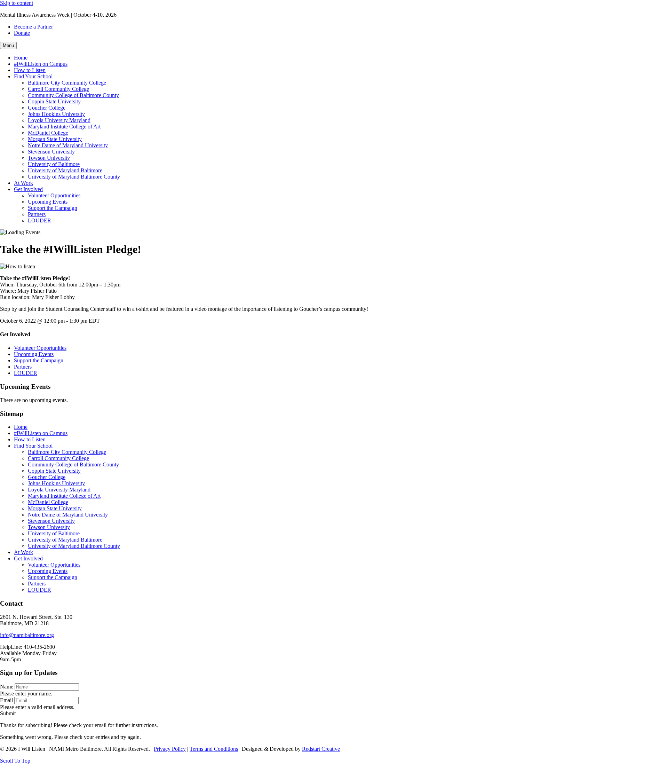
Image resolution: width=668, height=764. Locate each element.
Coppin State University (54, 101)
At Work (23, 183)
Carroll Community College (58, 89)
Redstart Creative (321, 749)
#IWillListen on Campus (40, 64)
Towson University (49, 158)
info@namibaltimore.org (27, 635)
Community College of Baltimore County (73, 95)
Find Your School (33, 76)
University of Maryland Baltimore (65, 170)
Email (6, 700)
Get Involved (28, 189)
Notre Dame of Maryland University (68, 145)
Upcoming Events (47, 202)
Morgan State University (55, 139)
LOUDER (39, 220)
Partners (37, 214)
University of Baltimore (54, 164)
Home (20, 58)
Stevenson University (51, 152)
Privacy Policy (170, 749)
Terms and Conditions (214, 749)
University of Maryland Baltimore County (74, 177)
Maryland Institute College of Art (64, 126)
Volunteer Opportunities (54, 195)
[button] (8, 713)
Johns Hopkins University (56, 114)
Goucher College (46, 108)
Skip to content (16, 3)
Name (6, 687)
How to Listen (30, 70)
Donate (22, 33)
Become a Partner (33, 27)
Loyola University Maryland (59, 120)
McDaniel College (48, 133)
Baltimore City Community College (67, 83)
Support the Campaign (52, 208)
